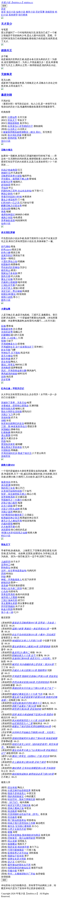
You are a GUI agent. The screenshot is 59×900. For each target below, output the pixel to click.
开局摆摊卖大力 (9, 344)
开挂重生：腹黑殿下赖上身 (15, 179)
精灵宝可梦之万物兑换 (19, 805)
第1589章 (49, 774)
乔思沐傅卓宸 (19, 682)
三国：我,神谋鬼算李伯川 (14, 426)
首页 (3, 12)
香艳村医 (12, 138)
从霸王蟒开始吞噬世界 (19, 790)
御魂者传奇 (7, 329)
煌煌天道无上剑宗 (21, 744)
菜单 (4, 6)
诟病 (3, 376)
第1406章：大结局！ (45, 732)
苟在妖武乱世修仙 (10, 267)
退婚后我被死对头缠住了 (24, 738)
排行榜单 (22, 15)
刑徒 (3, 576)
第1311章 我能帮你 (37, 670)
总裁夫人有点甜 (20, 670)
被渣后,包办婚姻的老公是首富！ (28, 664)
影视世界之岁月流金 (18, 853)
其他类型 (13, 15)
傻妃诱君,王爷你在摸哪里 (25, 768)
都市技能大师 (8, 408)
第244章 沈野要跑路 (40, 646)
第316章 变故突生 (49, 676)
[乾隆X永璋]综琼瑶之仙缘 (14, 532)
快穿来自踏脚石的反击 (12, 423)
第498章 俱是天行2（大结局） (36, 658)
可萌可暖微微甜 (16, 850)
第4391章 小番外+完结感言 (41, 634)
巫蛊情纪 (16, 658)
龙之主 (11, 862)
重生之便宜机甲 (9, 199)
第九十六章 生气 (27, 655)
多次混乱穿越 (14, 135)
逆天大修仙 (7, 356)
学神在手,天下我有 (10, 353)
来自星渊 (5, 485)
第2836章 (49, 664)
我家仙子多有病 (9, 273)
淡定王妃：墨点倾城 (11, 291)
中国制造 (5, 450)
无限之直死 (7, 512)
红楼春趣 (5, 432)
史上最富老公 (19, 762)
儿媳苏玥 (5, 561)
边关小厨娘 (7, 506)
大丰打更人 (7, 288)
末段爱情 (5, 529)
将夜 (3, 211)
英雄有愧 (5, 417)
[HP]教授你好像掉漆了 (12, 515)
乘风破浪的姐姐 (9, 373)
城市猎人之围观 (9, 597)
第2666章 (46, 726)
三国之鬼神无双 (9, 600)
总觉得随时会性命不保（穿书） (24, 814)
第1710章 (37, 640)
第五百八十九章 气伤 (31, 694)
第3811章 (44, 628)
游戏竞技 (49, 12)
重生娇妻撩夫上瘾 (21, 646)
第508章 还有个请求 (36, 762)
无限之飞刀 (7, 414)
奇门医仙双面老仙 (17, 820)
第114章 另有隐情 (46, 768)
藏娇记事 (16, 694)
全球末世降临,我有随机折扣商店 (24, 835)
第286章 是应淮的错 (31, 709)
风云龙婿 (12, 841)
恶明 (3, 573)
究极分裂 (12, 871)
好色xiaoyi (6, 249)
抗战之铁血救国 (9, 170)
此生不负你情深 (20, 634)
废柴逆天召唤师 (20, 623)
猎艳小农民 (7, 297)
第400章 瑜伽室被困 (47, 738)
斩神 (3, 258)
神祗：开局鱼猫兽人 (11, 579)
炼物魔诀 (12, 844)
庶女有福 (5, 361)
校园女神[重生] (8, 294)
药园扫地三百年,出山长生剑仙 (16, 191)
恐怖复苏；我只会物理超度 (21, 838)
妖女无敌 (5, 350)
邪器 (3, 441)
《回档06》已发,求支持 (37, 756)
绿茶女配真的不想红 (22, 703)
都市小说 (30, 12)
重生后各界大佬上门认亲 (24, 750)
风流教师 (12, 811)
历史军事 (40, 12)
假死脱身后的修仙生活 (19, 868)
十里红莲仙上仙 (9, 261)
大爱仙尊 (12, 117)
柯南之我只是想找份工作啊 (21, 823)
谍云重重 (5, 435)
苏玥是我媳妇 (8, 606)
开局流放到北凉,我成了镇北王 (16, 453)
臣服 (3, 326)
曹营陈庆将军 (8, 444)
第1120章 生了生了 (44, 688)
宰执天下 (12, 120)
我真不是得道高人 (17, 793)
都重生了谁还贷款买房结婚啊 (27, 726)
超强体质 (5, 185)
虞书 (3, 438)
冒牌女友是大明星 (17, 859)
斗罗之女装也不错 (17, 829)
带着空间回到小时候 (11, 196)
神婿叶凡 (5, 173)
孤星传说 (5, 482)
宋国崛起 (5, 429)
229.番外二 (24, 652)
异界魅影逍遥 (8, 220)
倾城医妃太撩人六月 (22, 640)
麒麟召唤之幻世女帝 (11, 205)
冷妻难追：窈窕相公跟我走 (15, 405)
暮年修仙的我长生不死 (19, 865)
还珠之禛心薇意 (9, 503)
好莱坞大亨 (7, 182)
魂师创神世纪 (8, 214)
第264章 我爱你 (45, 714)
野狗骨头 (5, 567)
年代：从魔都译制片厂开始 (21, 874)
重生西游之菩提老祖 (11, 447)
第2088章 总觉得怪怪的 (37, 682)
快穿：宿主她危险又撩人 (13, 494)
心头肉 (4, 591)
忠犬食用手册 (8, 526)
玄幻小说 (10, 12)
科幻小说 (5, 535)
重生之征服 (7, 279)
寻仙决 (4, 188)
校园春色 (5, 264)
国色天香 (5, 276)
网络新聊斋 (13, 123)
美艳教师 (5, 367)
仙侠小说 (20, 12)
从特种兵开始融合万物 (23, 732)
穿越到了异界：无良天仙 (13, 402)
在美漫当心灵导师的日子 (20, 126)
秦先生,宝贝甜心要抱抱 (19, 826)
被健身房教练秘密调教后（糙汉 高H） (22, 132)
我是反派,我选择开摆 (18, 847)
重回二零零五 (8, 364)
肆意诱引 (16, 709)
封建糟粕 (5, 335)
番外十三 (37, 703)
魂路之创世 (7, 217)
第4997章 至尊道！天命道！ (42, 623)
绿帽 (3, 420)
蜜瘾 (10, 832)
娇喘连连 (5, 582)
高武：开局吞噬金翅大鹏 (13, 370)
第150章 (32, 706)
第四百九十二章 (25, 723)
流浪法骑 (5, 208)
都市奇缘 (5, 359)
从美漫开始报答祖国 (11, 491)
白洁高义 (12, 129)
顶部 (4, 880)
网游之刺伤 (7, 193)
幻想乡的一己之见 (10, 202)
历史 (3, 9)
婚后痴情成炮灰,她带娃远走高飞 (28, 774)
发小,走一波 (7, 612)
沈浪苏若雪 (7, 332)
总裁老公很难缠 (9, 282)
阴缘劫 (15, 655)
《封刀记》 (13, 802)
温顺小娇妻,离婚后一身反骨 (26, 628)
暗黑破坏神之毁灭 (10, 518)
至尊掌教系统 (8, 497)
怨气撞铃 (5, 246)
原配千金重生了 (20, 706)
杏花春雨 (12, 817)
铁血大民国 (7, 609)
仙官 (14, 723)
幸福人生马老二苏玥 (11, 588)
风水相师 (16, 720)
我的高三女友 (8, 488)
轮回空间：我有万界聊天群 (21, 799)
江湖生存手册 (8, 285)
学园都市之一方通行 (11, 500)
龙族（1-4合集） (9, 338)
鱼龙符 (15, 652)
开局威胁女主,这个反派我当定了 (17, 347)
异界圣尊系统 (8, 594)
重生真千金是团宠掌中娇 (24, 697)
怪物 (3, 341)
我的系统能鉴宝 (16, 796)
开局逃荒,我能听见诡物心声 (26, 676)
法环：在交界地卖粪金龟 (13, 570)
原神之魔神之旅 (16, 808)
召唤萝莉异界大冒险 (11, 176)
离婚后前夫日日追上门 (23, 688)
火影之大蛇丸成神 (10, 509)
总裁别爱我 (7, 524)
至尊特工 (5, 564)
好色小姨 (5, 252)
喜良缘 (4, 585)
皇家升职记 (7, 255)
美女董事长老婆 (9, 603)
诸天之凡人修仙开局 (11, 521)
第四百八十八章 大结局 (33, 720)
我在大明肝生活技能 (11, 411)
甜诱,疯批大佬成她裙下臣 (25, 714)
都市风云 (5, 270)
